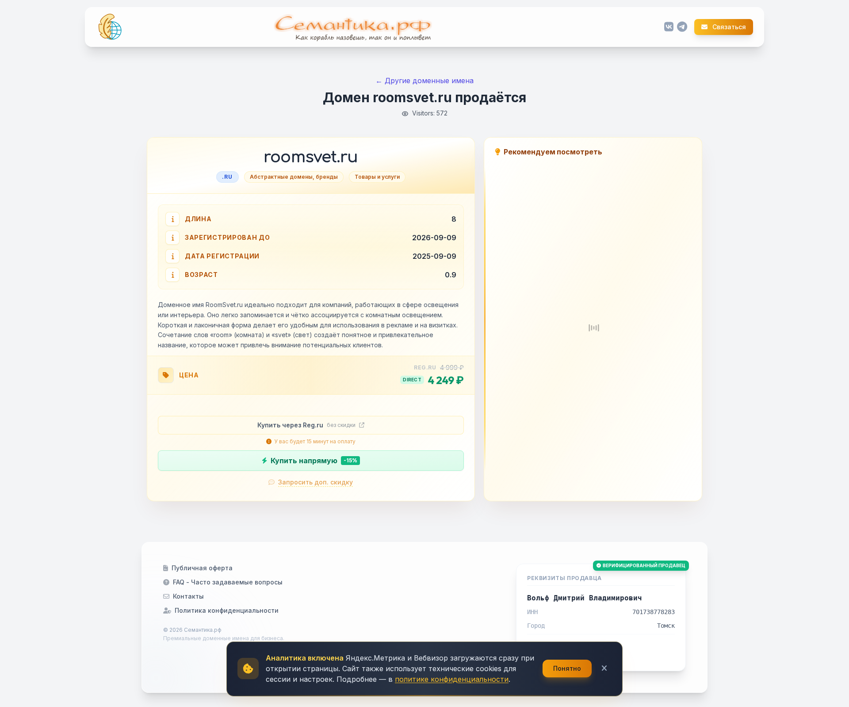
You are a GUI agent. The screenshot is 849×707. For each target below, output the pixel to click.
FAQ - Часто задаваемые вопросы (228, 582)
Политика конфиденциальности (227, 610)
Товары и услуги (377, 176)
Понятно (567, 668)
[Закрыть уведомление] (604, 668)
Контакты (188, 596)
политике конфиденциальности (452, 679)
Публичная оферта (202, 568)
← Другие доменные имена (424, 80)
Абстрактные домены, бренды (294, 176)
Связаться (728, 27)
